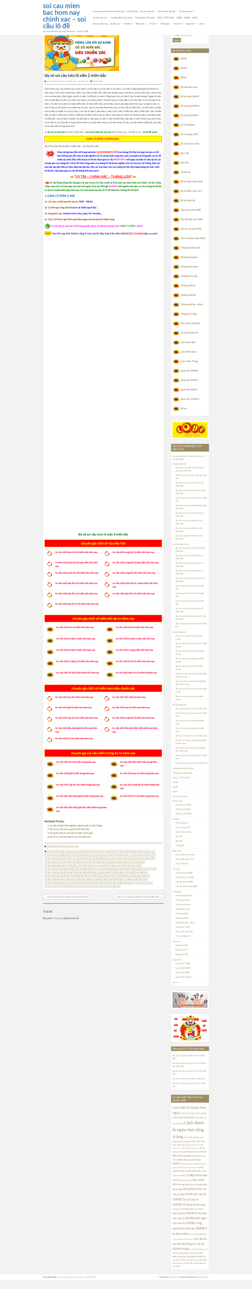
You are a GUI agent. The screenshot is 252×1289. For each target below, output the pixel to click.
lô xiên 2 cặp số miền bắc (91, 858)
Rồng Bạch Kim (193, 1189)
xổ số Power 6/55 (189, 143)
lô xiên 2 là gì (109, 872)
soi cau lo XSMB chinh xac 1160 (188, 1209)
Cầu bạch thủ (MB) (190, 209)
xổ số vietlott (187, 124)
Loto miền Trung (189, 361)
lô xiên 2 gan (121, 862)
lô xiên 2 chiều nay (111, 858)
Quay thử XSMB (189, 370)
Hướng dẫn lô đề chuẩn (122, 17)
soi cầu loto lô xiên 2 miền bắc (57, 886)
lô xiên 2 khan (97, 872)
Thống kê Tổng (188, 313)
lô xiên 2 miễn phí (141, 876)
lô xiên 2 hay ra (77, 865)
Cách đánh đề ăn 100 (191, 1141)
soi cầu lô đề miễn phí (197, 1249)
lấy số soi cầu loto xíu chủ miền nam (191, 763)
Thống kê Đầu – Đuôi (191, 304)
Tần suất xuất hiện (190, 323)
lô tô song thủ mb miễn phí (56, 855)
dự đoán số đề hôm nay (194, 1164)
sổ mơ (202, 23)
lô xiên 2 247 (149, 855)
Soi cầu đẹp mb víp (166, 11)
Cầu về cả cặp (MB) (191, 228)
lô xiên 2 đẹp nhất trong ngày (102, 862)
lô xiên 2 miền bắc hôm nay (121, 876)
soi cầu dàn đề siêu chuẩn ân (183, 1239)
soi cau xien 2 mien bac (81, 886)
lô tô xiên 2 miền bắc (78, 855)
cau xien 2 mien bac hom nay (69, 851)
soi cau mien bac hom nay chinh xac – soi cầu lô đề (64, 15)
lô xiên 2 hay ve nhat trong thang (102, 869)
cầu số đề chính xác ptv (190, 1148)
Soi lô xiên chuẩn (191, 1263)
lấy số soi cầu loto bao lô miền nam (190, 708)
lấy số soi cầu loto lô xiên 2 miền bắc (98, 851)
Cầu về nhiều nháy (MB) (193, 238)
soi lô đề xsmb (114, 886)
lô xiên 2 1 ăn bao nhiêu (133, 855)
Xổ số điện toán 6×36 (185, 854)
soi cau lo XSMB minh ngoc (190, 1218)
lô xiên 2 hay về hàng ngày (56, 869)
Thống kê (164, 23)
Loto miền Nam (188, 351)
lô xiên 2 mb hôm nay (54, 876)
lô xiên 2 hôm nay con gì (55, 872)
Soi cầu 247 (201, 1234)
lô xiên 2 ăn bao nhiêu (54, 858)
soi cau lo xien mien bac (142, 883)
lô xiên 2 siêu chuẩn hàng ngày (118, 883)
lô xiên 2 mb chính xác (138, 872)
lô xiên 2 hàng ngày (136, 862)
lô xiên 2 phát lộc (108, 879)
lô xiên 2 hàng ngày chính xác (57, 865)
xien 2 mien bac (119, 132)
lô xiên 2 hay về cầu (132, 865)
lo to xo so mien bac (96, 855)
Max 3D (184, 153)
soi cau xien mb (99, 886)
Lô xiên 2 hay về (116, 865)
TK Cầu (152, 23)
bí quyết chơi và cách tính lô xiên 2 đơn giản (71, 832)
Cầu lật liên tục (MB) (191, 219)
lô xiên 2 (117, 855)
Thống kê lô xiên (189, 266)
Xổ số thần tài (187, 200)
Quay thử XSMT (189, 389)
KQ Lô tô (177, 23)
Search (176, 40)
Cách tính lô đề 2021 (184, 1117)
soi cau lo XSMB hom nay (190, 1213)
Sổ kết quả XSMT (189, 115)
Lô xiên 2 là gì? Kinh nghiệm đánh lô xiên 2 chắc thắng (76, 825)
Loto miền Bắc (188, 342)
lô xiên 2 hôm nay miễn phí (78, 872)
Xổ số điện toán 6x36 (191, 181)
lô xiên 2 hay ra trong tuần (96, 865)
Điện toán (140, 23)
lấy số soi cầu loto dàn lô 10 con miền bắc (70, 836)
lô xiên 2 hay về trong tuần (128, 869)
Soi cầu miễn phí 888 (193, 1256)
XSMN (187, 17)
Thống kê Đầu (187, 285)
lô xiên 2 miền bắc (74, 132)
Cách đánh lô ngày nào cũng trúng (188, 1129)
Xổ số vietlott (181, 823)
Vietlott (127, 23)
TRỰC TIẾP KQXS (165, 17)
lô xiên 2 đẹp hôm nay (54, 862)
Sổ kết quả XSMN (189, 105)
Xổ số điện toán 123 (191, 190)
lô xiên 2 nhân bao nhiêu (89, 879)
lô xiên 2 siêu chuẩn (95, 883)
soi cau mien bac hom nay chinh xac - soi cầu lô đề (67, 81)
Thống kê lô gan (188, 257)
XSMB (179, 17)
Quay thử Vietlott (189, 398)
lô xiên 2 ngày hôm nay (68, 879)
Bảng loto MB (181, 945)
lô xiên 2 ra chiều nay (126, 879)
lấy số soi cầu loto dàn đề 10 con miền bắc (139, 896)
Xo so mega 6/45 (189, 134)
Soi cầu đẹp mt (186, 11)
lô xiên (109, 855)
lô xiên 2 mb (135, 132)
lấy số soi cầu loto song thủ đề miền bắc (70, 829)
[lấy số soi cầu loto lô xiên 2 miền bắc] (81, 51)
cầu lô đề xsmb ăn (190, 1145)
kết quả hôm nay (100, 23)
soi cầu (192, 1234)
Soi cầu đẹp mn (100, 17)
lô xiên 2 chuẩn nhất (145, 858)
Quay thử (190, 23)
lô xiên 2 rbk (141, 879)
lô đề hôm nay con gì (182, 1180)
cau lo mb (52, 851)
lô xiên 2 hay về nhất (77, 869)
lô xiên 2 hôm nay (148, 869)
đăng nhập (57, 918)
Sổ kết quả (115, 23)
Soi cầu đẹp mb (147, 11)
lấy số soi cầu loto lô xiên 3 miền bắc (103, 534)
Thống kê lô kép (188, 276)
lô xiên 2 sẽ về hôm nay (76, 883)
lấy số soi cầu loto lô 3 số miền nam (191, 735)
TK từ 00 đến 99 (189, 332)
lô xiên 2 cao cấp (72, 858)
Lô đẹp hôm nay (196, 1175)
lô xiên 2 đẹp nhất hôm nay (76, 862)
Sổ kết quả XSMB (189, 96)
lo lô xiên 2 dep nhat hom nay (127, 851)
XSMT (195, 17)
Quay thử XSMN (189, 380)
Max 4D (184, 162)
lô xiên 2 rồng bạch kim (54, 883)
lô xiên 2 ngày (51, 879)
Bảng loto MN (181, 954)
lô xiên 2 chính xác (128, 858)
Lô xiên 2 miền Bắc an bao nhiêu (95, 876)
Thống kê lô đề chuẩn (145, 17)
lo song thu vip (148, 851)
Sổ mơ (183, 408)
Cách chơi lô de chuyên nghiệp (193, 1113)
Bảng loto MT (181, 949)
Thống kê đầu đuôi (190, 247)
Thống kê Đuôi (188, 294)
